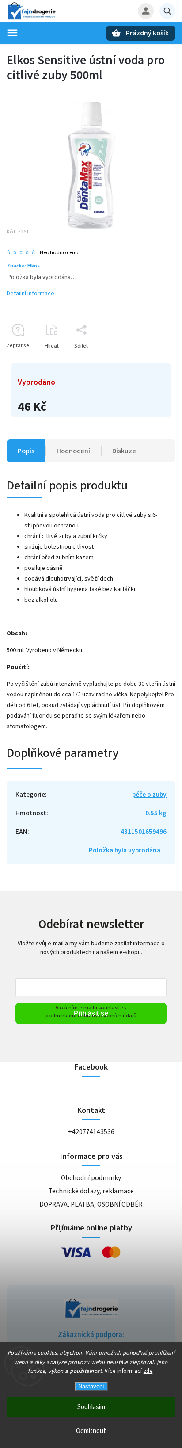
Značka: (23, 266)
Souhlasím (91, 1407)
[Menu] (12, 32)
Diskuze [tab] (124, 451)
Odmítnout (91, 1431)
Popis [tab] (26, 451)
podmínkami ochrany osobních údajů (91, 1016)
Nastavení (91, 1386)
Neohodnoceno (59, 253)
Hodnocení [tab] (73, 451)
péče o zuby (149, 794)
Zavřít (148, 361)
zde (148, 1371)
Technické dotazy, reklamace (91, 1191)
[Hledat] (167, 11)
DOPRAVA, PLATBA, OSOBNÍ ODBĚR (91, 1204)
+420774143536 (91, 1132)
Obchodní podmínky (91, 1178)
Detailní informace (30, 293)
